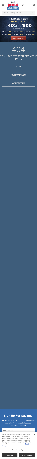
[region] (18, 445)
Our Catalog (18, 75)
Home (19, 67)
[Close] (34, 434)
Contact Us (18, 83)
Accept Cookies (27, 455)
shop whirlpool (18, 38)
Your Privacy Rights (18, 450)
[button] (3, 5)
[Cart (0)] (33, 5)
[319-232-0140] (28, 5)
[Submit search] (32, 12)
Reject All (10, 455)
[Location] (22, 5)
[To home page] (13, 5)
